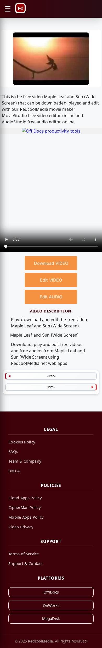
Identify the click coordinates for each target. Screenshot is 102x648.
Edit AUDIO (51, 296)
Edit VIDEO (51, 280)
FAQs (13, 451)
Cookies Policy (21, 441)
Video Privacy (20, 526)
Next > (51, 387)
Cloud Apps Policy (25, 497)
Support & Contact (25, 563)
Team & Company (24, 461)
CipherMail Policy (24, 507)
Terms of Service (23, 553)
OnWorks (51, 605)
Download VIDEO (51, 263)
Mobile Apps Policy (26, 517)
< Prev (51, 376)
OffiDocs (51, 592)
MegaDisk (51, 618)
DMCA (14, 470)
